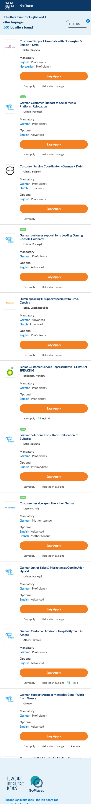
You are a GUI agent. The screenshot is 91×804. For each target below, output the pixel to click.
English (24, 62)
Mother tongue (42, 520)
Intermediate (39, 467)
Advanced (37, 134)
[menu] (81, 5)
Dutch (24, 188)
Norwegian (27, 66)
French (24, 536)
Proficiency (38, 62)
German (25, 123)
